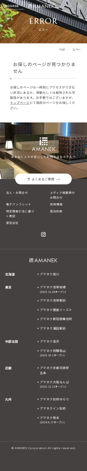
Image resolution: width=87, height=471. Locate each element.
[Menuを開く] (80, 6)
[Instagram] (43, 234)
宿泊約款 (56, 211)
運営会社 (12, 223)
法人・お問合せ (17, 192)
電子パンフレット (18, 204)
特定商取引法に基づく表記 (20, 213)
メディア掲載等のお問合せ (62, 194)
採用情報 (56, 204)
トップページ (20, 102)
